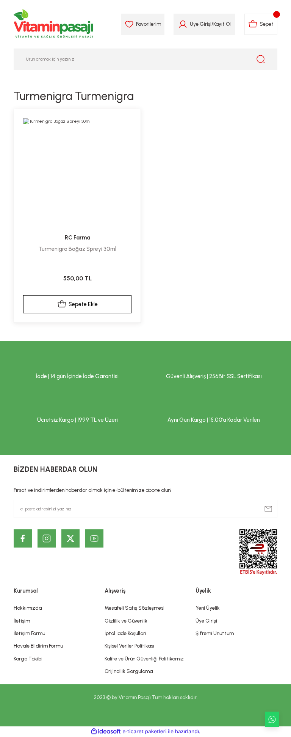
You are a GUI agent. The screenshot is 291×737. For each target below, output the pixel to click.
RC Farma (77, 237)
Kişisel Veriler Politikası (129, 646)
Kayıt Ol (222, 24)
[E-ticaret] (144, 731)
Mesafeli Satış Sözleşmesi (134, 608)
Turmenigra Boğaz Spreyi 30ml (77, 249)
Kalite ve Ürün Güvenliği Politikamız (144, 659)
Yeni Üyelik (208, 608)
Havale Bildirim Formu (38, 646)
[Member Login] (183, 24)
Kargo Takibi (28, 659)
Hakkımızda (28, 608)
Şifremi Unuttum (215, 633)
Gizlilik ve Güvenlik (126, 621)
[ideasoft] (106, 731)
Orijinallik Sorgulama (129, 671)
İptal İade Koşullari (125, 633)
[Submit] (268, 509)
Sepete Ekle (83, 304)
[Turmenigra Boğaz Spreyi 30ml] (77, 172)
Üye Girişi (200, 24)
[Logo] (54, 24)
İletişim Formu (29, 633)
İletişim (22, 621)
